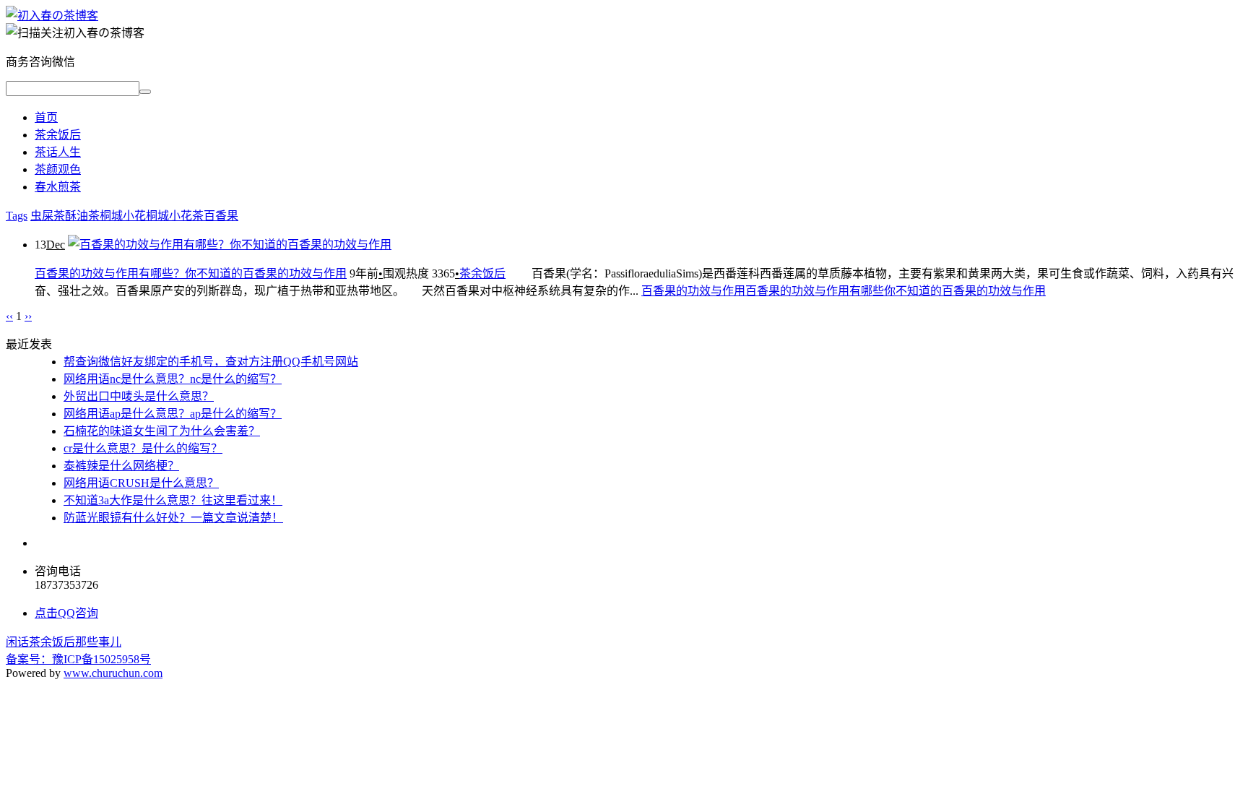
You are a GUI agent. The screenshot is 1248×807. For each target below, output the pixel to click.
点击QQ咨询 (66, 613)
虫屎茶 (47, 216)
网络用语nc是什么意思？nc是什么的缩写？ (173, 379)
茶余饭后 (58, 135)
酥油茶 (82, 216)
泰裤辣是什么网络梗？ (121, 465)
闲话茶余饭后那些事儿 (63, 642)
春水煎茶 (58, 187)
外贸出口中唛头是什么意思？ (139, 396)
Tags (16, 216)
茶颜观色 (58, 169)
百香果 (221, 216)
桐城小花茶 (175, 216)
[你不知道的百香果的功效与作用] (52, 15)
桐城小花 (123, 216)
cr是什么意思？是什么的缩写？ (143, 448)
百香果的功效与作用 (693, 291)
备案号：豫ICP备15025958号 (78, 659)
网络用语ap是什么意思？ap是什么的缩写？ (173, 413)
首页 (46, 117)
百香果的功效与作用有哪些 (814, 291)
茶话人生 (58, 152)
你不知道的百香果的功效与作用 (965, 291)
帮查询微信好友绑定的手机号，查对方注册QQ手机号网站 (211, 361)
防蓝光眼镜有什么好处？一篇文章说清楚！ (173, 518)
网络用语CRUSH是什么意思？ (141, 483)
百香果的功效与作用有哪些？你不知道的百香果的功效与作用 (191, 273)
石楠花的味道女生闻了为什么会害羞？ (162, 431)
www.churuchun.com (113, 673)
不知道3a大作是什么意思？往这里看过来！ (173, 500)
